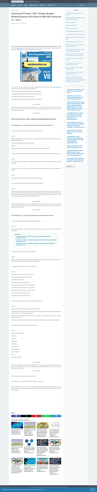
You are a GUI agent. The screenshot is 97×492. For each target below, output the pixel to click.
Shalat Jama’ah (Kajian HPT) (71, 25)
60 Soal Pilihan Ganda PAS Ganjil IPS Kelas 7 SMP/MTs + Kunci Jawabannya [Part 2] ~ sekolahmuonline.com (29, 432)
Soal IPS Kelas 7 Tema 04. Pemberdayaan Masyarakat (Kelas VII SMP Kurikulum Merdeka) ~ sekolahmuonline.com (42, 468)
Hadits (25, 5)
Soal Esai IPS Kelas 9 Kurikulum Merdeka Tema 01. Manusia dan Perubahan (74, 132)
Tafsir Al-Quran (33, 5)
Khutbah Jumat (51, 5)
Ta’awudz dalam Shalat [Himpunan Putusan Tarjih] (75, 34)
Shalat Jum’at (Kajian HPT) (71, 22)
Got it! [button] (92, 489)
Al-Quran (19, 5)
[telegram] (56, 416)
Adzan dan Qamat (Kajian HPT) (72, 28)
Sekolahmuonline (20, 48)
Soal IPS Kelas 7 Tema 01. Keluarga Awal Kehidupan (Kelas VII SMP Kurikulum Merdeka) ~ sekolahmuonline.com (29, 450)
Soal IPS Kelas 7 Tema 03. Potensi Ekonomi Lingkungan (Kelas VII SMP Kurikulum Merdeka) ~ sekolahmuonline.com (29, 468)
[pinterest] (36, 416)
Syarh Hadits (42, 5)
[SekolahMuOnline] (18, 1)
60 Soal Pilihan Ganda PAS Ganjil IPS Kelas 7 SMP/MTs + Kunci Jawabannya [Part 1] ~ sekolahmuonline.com (17, 450)
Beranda (13, 5)
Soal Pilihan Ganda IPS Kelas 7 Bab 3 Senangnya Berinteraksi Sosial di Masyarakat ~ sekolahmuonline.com (54, 450)
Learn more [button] (42, 489)
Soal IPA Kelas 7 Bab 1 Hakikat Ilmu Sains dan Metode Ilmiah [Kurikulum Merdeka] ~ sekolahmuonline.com (75, 160)
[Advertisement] (36, 35)
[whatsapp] (46, 416)
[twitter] (26, 416)
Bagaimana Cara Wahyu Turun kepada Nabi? (74, 41)
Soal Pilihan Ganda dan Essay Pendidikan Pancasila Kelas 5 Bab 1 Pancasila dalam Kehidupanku (75, 97)
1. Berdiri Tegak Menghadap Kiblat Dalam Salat (74, 31)
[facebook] (16, 416)
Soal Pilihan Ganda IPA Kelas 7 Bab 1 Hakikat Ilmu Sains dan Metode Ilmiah (76, 91)
